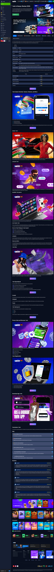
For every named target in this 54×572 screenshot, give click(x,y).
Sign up (33, 390)
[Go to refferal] (1, 41)
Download (32, 424)
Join (32, 292)
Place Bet (33, 317)
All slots (48, 509)
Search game (18, 505)
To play (39, 506)
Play (32, 127)
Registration (15, 14)
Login (50, 1)
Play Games (33, 278)
